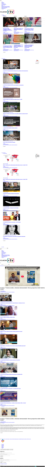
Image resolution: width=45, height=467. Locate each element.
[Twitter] (24, 54)
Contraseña (1, 455)
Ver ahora (4, 32)
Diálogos (16, 43)
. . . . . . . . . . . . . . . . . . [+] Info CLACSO (37, 63)
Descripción (3, 406)
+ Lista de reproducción (5, 49)
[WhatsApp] (24, 55)
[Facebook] (24, 53)
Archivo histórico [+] (37, 23)
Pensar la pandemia (10, 301)
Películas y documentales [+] (38, 21)
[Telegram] (24, 56)
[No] (36, 466)
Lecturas (3, 265)
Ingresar (1, 462)
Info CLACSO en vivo (10, 69)
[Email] (24, 57)
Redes (5, 44)
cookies (3, 466)
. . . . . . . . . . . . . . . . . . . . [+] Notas (37, 157)
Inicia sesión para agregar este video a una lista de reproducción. (7, 33)
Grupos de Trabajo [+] (38, 17)
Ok (35, 466)
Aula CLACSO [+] (37, 19)
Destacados (4, 15)
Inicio (1, 265)
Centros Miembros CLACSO (6, 358)
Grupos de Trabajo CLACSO (4, 301)
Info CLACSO (6, 69)
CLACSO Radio (5, 153)
